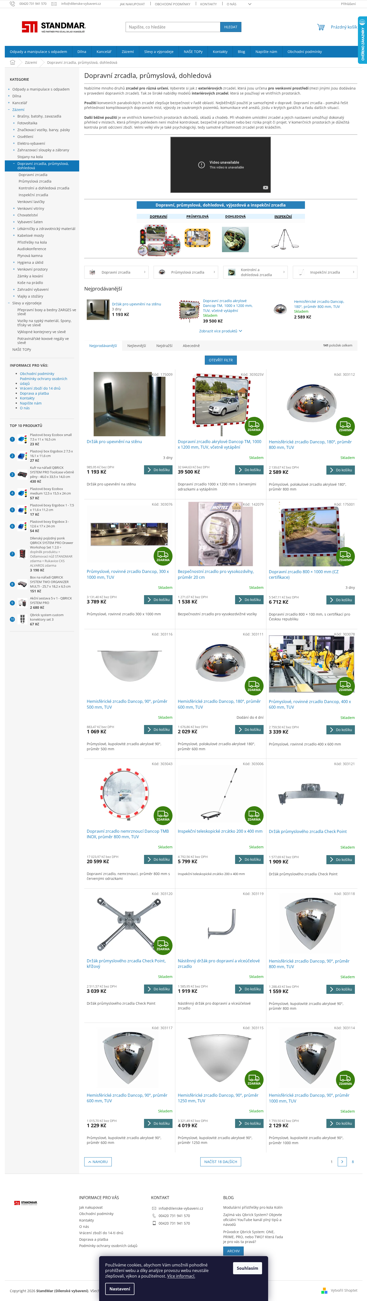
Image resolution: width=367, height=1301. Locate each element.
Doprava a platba (34, 393)
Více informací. (181, 1276)
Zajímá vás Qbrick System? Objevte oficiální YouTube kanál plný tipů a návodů (252, 1219)
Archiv (233, 1251)
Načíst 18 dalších (220, 1161)
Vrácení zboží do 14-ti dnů (101, 1232)
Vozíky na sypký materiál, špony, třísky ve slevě (44, 322)
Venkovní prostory (32, 269)
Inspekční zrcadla (33, 194)
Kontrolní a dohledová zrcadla (44, 188)
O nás (231, 4)
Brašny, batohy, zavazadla (39, 116)
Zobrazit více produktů (218, 331)
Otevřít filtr (221, 360)
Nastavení (119, 1289)
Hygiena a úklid (30, 262)
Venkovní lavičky (31, 201)
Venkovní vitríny (30, 208)
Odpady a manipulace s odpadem (41, 89)
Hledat (230, 26)
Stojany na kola (30, 156)
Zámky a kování (30, 276)
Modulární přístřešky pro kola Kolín (253, 1207)
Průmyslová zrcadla (35, 181)
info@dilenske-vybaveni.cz (181, 1208)
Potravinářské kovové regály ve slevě (43, 340)
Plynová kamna (30, 255)
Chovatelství (27, 215)
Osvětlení (25, 136)
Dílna (16, 96)
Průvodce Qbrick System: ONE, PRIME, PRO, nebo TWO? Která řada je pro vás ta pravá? (253, 1236)
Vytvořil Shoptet (344, 1290)
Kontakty (208, 4)
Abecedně (191, 345)
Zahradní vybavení (33, 289)
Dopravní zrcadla (33, 174)
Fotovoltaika (27, 123)
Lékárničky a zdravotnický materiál (46, 228)
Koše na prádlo (30, 282)
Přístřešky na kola (32, 242)
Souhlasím (247, 1268)
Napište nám (31, 403)
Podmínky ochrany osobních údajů (43, 381)
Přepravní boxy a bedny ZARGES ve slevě (46, 311)
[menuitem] (38, 51)
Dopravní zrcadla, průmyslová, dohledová (43, 165)
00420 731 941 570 (174, 1215)
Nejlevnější (136, 345)
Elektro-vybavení (31, 143)
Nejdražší (164, 345)
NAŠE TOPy (21, 349)
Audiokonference (31, 248)
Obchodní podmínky (172, 4)
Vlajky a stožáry (30, 296)
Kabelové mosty (30, 235)
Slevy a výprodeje (27, 303)
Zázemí (18, 109)
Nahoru (100, 1161)
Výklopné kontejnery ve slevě (41, 331)
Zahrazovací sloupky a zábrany (43, 150)
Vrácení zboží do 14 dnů (40, 388)
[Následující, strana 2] (342, 1161)
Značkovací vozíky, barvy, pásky (43, 129)
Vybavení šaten (30, 221)
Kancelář (19, 102)
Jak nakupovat (132, 4)
